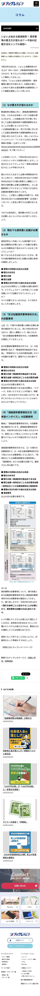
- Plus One (24, 964)
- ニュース (24, 957)
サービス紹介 (5, 968)
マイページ (20, 946)
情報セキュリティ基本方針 (30, 983)
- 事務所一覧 (4, 975)
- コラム (23, 962)
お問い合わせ (20, 885)
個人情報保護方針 (27, 980)
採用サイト (20, 940)
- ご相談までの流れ (26, 971)
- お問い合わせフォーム (27, 976)
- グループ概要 (5, 957)
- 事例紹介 (4, 964)
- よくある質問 (25, 973)
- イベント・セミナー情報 (28, 959)
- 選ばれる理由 (5, 959)
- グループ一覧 (5, 977)
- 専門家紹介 (4, 962)
